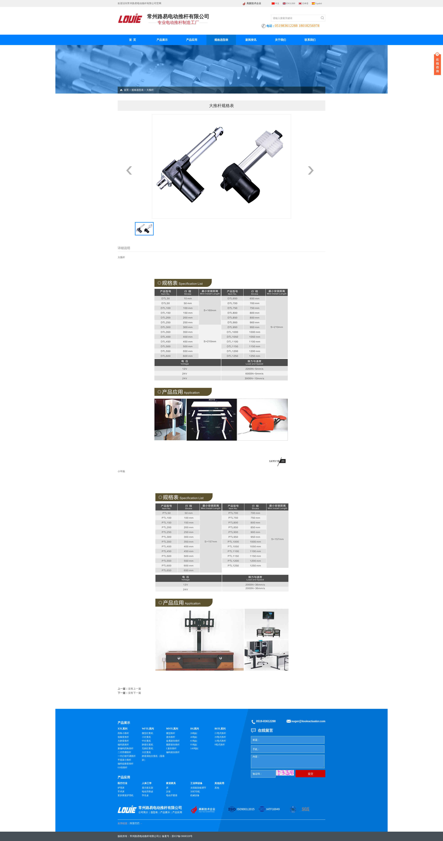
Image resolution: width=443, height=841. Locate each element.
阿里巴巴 (134, 823)
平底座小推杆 (124, 760)
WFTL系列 (148, 728)
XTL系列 (122, 728)
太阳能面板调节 (198, 787)
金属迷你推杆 (173, 740)
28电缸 (193, 733)
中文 (277, 3)
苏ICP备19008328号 (182, 836)
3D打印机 (195, 791)
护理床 (121, 787)
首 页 (132, 39)
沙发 (168, 791)
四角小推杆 (123, 733)
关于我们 (280, 39)
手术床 (121, 791)
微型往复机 (147, 733)
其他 (217, 787)
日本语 (305, 3)
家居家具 (171, 783)
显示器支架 (147, 787)
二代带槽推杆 (124, 752)
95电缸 (193, 744)
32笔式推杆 (220, 740)
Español (318, 3)
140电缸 (194, 748)
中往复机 (146, 740)
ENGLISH (290, 3)
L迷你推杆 (171, 748)
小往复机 (146, 737)
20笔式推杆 (220, 737)
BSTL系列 (220, 728)
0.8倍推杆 (122, 767)
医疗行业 (122, 783)
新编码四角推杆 (125, 748)
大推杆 (150, 90)
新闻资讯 (250, 39)
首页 (126, 90)
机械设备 (194, 795)
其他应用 (219, 783)
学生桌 (145, 795)
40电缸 (193, 737)
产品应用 (191, 39)
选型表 (154, 812)
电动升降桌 (147, 791)
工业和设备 (196, 783)
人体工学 (147, 783)
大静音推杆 (123, 740)
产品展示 (162, 39)
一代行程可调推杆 (127, 756)
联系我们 (310, 39)
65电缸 (193, 740)
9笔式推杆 (220, 744)
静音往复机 (147, 744)
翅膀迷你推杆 (173, 744)
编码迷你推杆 (173, 752)
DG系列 (194, 728)
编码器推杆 (123, 744)
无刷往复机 (147, 748)
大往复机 (146, 752)
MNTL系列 (172, 728)
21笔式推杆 (220, 733)
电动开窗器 (171, 795)
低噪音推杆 (123, 737)
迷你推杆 (170, 737)
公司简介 (143, 812)
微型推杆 (170, 733)
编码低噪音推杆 (125, 763)
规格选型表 (221, 39)
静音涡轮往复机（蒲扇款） (153, 758)
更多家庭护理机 (125, 795)
